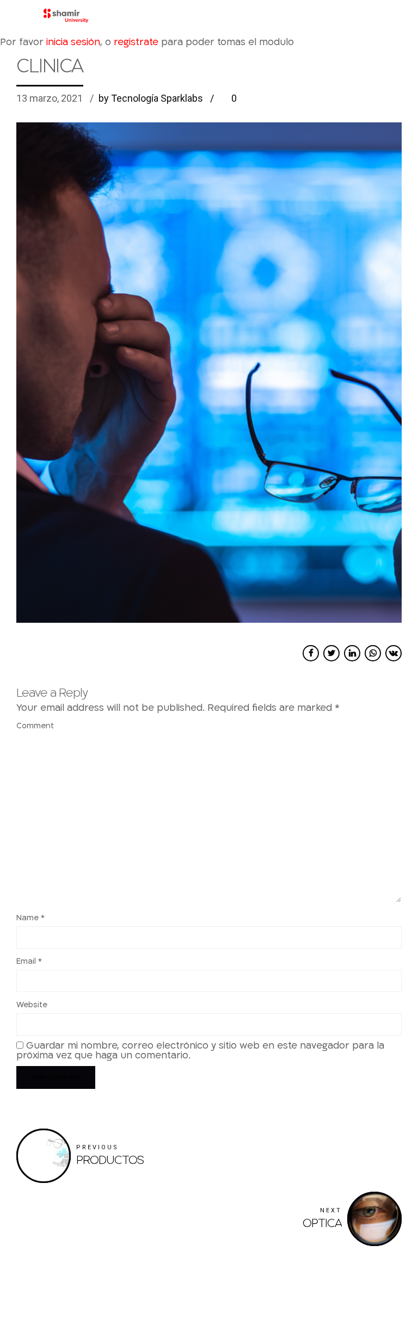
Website (31, 1005)
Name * (30, 918)
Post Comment (56, 1077)
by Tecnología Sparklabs (151, 98)
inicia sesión (73, 42)
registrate (136, 42)
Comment (35, 726)
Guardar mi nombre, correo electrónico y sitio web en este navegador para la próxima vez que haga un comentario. (200, 1050)
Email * (29, 961)
